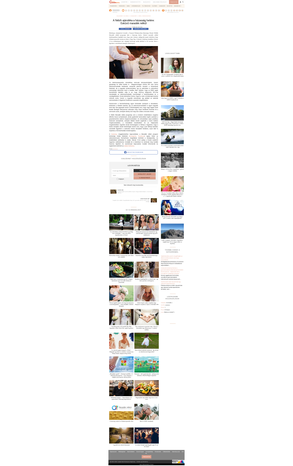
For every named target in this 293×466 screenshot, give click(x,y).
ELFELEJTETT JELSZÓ (144, 174)
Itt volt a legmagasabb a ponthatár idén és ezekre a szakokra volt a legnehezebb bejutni (172, 75)
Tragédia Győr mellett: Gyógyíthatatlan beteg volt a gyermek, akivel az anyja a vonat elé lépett (131, 201)
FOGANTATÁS (113, 5)
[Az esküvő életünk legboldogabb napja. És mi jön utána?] (146, 435)
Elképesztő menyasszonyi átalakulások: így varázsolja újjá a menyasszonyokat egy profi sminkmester (146, 233)
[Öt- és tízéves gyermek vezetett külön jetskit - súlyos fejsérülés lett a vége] (172, 136)
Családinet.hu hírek (123, 16)
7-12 (180, 10)
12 (158, 10)
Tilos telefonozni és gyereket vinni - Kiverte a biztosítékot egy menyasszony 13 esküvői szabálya (146, 328)
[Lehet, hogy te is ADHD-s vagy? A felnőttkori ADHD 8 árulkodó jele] (172, 89)
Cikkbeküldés (166, 451)
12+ (182, 10)
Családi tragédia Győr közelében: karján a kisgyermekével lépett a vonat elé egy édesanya (135, 192)
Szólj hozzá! (125, 28)
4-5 (174, 10)
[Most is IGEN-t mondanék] (146, 412)
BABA (128, 5)
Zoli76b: (165, 305)
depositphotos (115, 148)
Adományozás (176, 451)
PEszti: (163, 307)
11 (156, 10)
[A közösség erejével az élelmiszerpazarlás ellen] (121, 412)
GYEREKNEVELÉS (136, 5)
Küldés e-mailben (140, 28)
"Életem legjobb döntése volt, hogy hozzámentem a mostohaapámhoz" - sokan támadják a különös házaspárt (121, 304)
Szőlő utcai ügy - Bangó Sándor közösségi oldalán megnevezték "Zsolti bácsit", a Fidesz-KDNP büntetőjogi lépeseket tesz (172, 123)
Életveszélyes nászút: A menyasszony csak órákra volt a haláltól (121, 256)
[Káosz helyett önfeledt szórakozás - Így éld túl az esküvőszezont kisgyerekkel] (146, 341)
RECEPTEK (169, 5)
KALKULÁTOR (146, 2)
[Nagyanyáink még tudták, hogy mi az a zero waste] (146, 388)
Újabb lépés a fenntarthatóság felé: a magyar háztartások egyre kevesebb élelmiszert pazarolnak (121, 281)
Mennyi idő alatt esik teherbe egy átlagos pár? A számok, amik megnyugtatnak (172, 217)
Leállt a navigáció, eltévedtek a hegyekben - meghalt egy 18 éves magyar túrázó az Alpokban (172, 242)
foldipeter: (166, 302)
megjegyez (121, 179)
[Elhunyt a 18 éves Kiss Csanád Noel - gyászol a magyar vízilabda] (172, 160)
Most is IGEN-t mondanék (146, 421)
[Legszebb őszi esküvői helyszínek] (121, 435)
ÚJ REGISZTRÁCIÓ (144, 177)
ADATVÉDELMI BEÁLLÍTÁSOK (147, 464)
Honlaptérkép (149, 451)
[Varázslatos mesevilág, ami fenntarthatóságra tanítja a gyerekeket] (146, 246)
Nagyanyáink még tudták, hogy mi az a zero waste (147, 398)
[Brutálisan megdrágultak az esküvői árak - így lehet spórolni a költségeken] (146, 270)
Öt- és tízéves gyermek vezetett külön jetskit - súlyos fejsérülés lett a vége (172, 146)
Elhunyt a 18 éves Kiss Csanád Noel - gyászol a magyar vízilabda (172, 170)
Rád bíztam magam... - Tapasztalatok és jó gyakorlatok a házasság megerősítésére (121, 398)
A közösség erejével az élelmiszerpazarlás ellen (121, 421)
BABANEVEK (177, 5)
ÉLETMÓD (154, 5)
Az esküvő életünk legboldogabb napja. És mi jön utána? (146, 446)
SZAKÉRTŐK (124, 2)
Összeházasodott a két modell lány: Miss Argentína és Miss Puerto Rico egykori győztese (121, 327)
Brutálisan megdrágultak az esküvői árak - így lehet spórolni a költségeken (146, 280)
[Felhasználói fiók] (180, 1)
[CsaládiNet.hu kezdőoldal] (114, 2)
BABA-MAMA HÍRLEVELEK (159, 2)
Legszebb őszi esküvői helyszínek (121, 445)
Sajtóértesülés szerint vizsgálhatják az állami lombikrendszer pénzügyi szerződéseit (171, 258)
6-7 (177, 10)
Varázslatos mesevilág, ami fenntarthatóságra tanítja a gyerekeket (147, 256)
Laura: (168, 312)
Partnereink (158, 451)
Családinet (128, 27)
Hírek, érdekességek (144, 16)
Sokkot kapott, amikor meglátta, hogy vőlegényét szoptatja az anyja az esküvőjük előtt (146, 304)
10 (153, 10)
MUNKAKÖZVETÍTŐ (135, 2)
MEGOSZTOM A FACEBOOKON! (135, 152)
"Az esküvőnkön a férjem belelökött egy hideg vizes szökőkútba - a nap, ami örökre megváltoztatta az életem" (121, 233)
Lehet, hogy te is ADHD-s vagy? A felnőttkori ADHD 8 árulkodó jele (172, 99)
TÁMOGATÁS (173, 2)
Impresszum (113, 451)
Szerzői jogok (140, 451)
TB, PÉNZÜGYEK (146, 5)
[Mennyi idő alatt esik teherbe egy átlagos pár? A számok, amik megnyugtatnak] (172, 207)
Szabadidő (133, 16)
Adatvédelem (130, 451)
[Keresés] (183, 1)
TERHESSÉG (122, 5)
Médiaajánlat (121, 451)
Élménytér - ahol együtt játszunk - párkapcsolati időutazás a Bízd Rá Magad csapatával (146, 375)
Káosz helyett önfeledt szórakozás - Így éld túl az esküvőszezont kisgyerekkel (146, 351)
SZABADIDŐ (162, 5)
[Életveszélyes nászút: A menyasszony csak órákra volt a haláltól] (121, 246)
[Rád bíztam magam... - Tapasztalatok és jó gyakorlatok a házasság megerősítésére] (121, 388)
